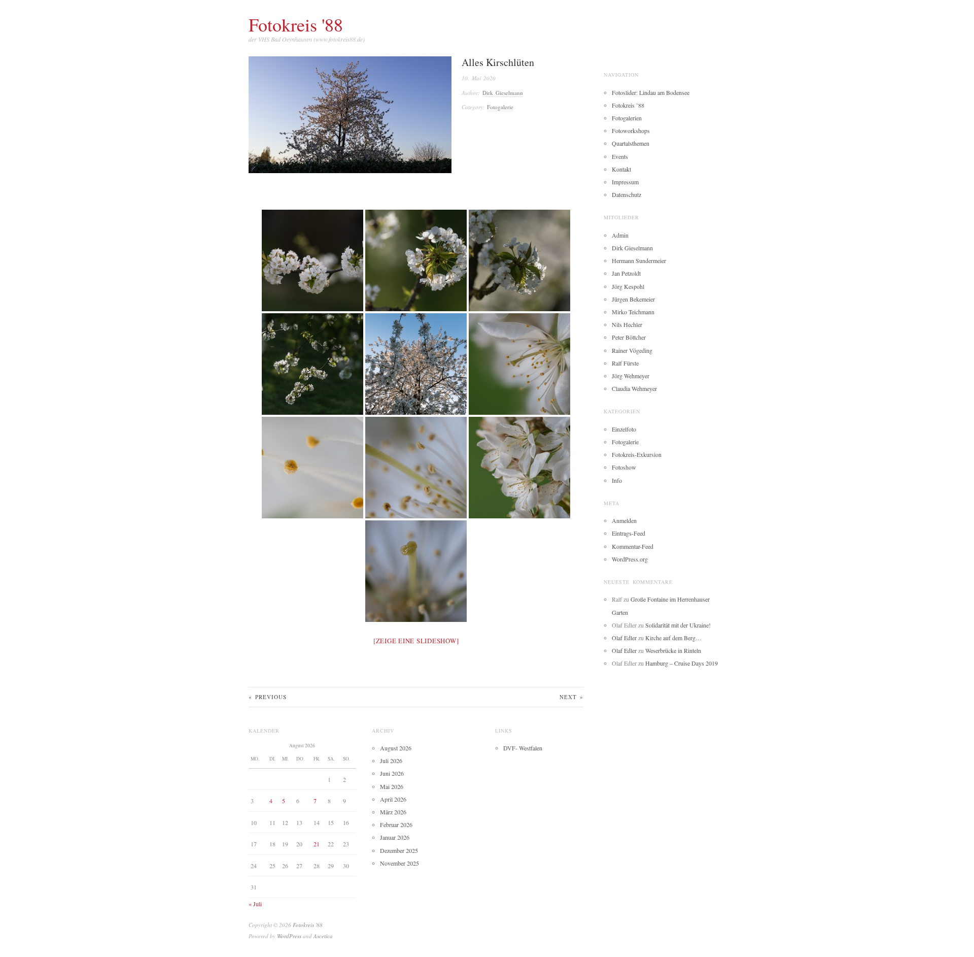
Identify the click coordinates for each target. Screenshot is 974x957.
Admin (620, 235)
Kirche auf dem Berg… (673, 638)
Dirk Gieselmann (502, 92)
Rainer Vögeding (632, 350)
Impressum (625, 182)
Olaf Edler (624, 638)
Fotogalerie (500, 107)
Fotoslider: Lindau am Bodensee (650, 92)
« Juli (255, 904)
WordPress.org (630, 559)
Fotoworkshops (631, 130)
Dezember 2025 (399, 850)
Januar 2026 (394, 837)
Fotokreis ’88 (628, 105)
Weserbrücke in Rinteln (673, 650)
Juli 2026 (391, 760)
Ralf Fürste (625, 363)
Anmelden (624, 520)
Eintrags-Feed (628, 533)
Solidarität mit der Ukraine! (678, 625)
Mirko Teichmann (633, 312)
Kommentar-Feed (632, 546)
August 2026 (395, 748)
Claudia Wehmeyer (634, 388)
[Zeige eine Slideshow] (416, 640)
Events (620, 156)
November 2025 (399, 863)
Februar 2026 (396, 824)
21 (317, 844)
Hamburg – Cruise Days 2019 (681, 663)
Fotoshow (624, 467)
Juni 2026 (392, 773)
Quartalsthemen (630, 143)
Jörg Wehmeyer (630, 376)
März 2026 (393, 812)
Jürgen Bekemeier (633, 299)
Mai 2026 (391, 786)
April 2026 (393, 799)
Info (617, 480)
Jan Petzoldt (626, 273)
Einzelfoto (624, 429)
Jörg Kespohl (628, 286)
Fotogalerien (627, 118)
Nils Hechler (627, 324)
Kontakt (621, 169)
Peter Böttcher (629, 337)
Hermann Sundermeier (639, 260)
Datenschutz (626, 194)
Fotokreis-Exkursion (637, 454)
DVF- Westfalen (522, 748)
